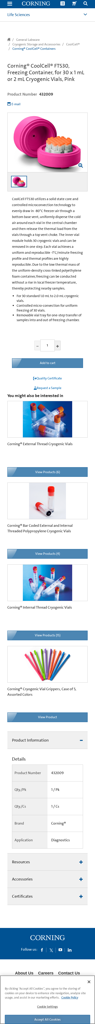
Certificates (22, 896)
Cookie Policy (69, 997)
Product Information (30, 740)
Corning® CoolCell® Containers (34, 49)
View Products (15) (47, 635)
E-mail (16, 104)
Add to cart (47, 363)
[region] (47, 999)
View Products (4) (47, 554)
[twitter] (51, 949)
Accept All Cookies (47, 1019)
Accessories (22, 879)
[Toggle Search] (85, 4)
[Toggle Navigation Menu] (9, 4)
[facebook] (42, 949)
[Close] (89, 982)
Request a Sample (49, 388)
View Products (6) (47, 472)
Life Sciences (18, 14)
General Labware (28, 40)
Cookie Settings (47, 1007)
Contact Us (69, 973)
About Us (24, 973)
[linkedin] (69, 949)
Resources (21, 862)
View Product (47, 717)
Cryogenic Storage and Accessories (36, 44)
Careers (45, 973)
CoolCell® (73, 44)
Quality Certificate (49, 378)
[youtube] (60, 949)
